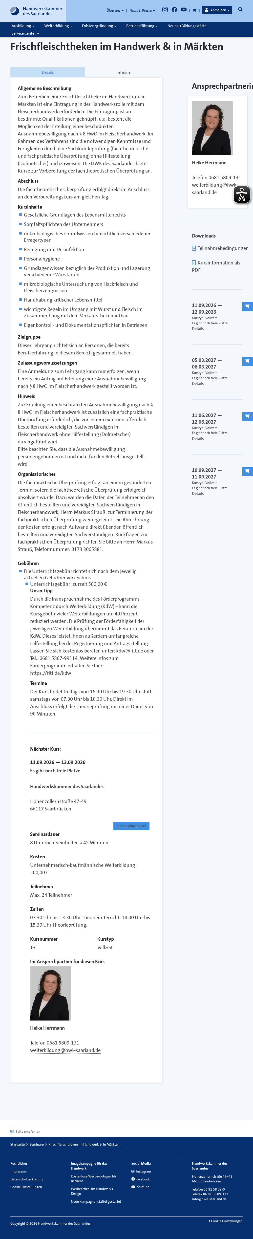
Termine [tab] (123, 72)
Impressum (18, 1171)
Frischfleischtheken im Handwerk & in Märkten (84, 1144)
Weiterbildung (57, 25)
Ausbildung (22, 25)
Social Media (141, 1163)
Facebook (143, 1179)
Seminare (37, 1144)
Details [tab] (48, 72)
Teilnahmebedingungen (223, 248)
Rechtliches (18, 1163)
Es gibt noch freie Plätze (55, 770)
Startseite (17, 1144)
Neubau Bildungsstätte (187, 25)
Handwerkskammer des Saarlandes (67, 786)
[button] (217, 10)
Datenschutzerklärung (26, 1179)
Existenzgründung (98, 25)
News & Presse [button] (140, 10)
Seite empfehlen (28, 1131)
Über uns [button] (114, 10)
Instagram (143, 1171)
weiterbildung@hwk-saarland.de (65, 1050)
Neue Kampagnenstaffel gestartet (96, 1201)
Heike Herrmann (47, 1028)
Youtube (142, 1187)
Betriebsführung (140, 25)
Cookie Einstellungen (26, 1187)
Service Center (24, 33)
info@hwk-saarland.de (209, 1199)
